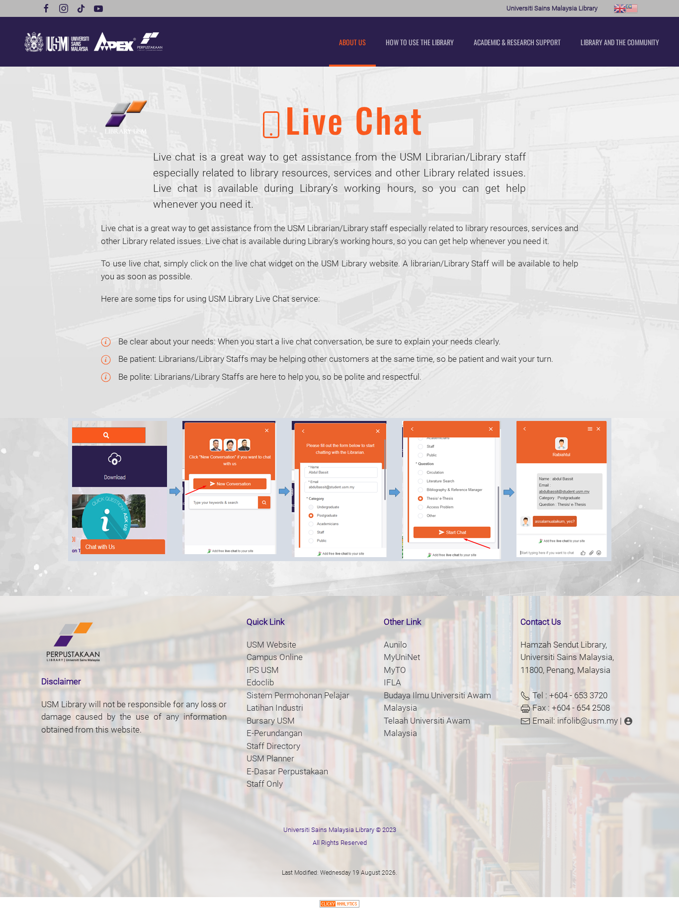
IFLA (392, 682)
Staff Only (265, 784)
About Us (352, 42)
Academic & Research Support (517, 42)
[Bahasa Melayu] (632, 7)
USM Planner (270, 758)
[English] (620, 7)
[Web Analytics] (339, 903)
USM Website (271, 645)
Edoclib (260, 682)
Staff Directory (273, 746)
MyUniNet (402, 657)
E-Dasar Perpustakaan (287, 771)
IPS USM (263, 670)
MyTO (395, 670)
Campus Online (275, 657)
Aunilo (395, 645)
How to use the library (420, 42)
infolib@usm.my (587, 721)
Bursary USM (271, 721)
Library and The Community (620, 42)
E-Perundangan (274, 733)
